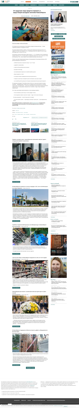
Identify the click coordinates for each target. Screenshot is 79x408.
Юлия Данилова (17, 294)
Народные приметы (20, 114)
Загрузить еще (30, 367)
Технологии (55, 167)
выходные (27, 114)
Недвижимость (53, 100)
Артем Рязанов (17, 226)
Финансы (52, 173)
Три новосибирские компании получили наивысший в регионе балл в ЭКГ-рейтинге (59, 288)
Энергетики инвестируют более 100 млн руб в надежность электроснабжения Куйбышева (58, 207)
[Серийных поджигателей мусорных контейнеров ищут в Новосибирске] (30, 236)
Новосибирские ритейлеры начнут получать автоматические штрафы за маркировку (58, 300)
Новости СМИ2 (14, 127)
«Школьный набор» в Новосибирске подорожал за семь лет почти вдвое (29, 257)
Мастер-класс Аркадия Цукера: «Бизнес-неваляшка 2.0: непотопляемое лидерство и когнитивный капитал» (58, 226)
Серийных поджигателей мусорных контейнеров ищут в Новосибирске (29, 224)
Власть (55, 139)
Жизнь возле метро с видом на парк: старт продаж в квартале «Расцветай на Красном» (59, 102)
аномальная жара (33, 114)
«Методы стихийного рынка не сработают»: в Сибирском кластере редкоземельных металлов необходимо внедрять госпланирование (58, 84)
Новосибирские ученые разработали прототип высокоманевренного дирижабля (57, 169)
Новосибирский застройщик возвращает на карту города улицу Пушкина (58, 113)
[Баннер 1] (16, 130)
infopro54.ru (32, 385)
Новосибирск (26, 112)
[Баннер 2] (26, 130)
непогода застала (35, 102)
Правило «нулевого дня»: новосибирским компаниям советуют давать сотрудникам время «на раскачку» (59, 77)
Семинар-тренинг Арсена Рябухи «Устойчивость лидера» (57, 221)
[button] (68, 1)
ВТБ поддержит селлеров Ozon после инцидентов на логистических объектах (58, 175)
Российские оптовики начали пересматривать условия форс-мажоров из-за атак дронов (58, 294)
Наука (52, 167)
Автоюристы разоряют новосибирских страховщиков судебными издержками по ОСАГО (58, 157)
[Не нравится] (15, 119)
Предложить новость (35, 117)
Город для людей (58, 36)
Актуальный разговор (56, 9)
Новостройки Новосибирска (58, 38)
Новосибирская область (19, 112)
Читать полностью (16, 181)
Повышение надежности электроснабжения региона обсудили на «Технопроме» (58, 186)
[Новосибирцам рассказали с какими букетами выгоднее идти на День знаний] (30, 305)
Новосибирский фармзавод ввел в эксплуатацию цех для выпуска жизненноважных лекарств (57, 91)
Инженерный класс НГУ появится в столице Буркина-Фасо (57, 163)
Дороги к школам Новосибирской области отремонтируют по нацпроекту (59, 135)
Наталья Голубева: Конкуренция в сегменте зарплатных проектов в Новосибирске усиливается (57, 24)
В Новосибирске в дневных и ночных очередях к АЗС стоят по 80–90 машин (30, 186)
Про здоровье (54, 33)
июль (25, 114)
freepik (24, 108)
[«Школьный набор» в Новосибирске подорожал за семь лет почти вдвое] (30, 269)
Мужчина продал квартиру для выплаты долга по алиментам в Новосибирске (19, 124)
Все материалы (53, 30)
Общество (30, 8)
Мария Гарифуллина (18, 188)
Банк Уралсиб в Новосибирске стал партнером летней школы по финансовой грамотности (58, 196)
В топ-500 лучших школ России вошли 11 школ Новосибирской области (58, 147)
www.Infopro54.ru (30, 381)
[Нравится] (12, 119)
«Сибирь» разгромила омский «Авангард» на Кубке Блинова (58, 152)
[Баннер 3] (35, 130)
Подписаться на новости (43, 117)
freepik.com (19, 108)
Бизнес (52, 122)
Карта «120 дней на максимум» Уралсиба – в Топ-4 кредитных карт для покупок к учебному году (58, 212)
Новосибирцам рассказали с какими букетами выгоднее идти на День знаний (58, 124)
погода (15, 114)
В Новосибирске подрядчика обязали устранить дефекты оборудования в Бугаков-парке (58, 129)
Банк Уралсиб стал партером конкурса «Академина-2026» (58, 191)
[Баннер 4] (44, 130)
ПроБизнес (59, 280)
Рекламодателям (75, 2)
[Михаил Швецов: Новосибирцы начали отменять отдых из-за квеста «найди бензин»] (59, 245)
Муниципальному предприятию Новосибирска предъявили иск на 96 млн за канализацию (58, 141)
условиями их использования (58, 405)
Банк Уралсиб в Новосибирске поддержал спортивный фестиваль (58, 202)
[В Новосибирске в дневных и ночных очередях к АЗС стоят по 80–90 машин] (30, 198)
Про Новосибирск (62, 33)
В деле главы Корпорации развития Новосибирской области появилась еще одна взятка (39, 124)
